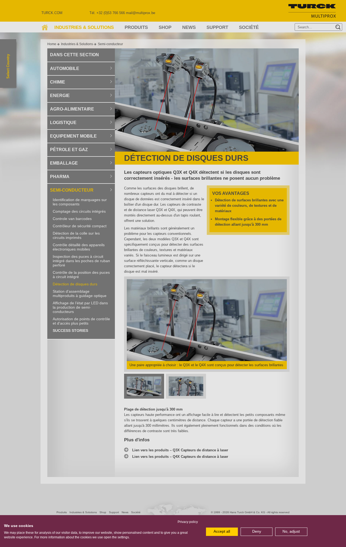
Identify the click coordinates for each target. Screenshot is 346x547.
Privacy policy (188, 522)
